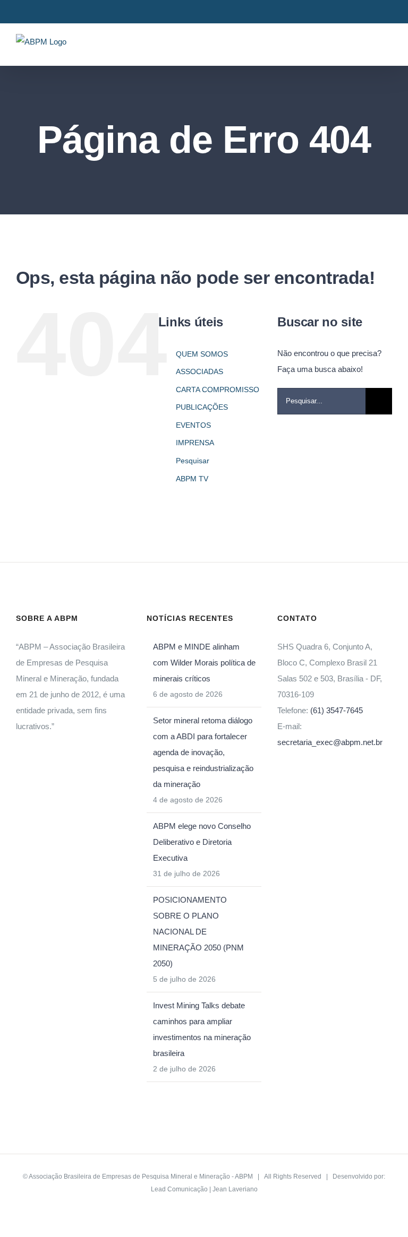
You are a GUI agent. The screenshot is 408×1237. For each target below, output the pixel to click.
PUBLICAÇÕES (202, 407)
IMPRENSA (195, 442)
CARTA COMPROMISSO (217, 389)
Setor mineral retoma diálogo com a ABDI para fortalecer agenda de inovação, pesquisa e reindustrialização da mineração (203, 752)
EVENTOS (193, 425)
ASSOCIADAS (199, 371)
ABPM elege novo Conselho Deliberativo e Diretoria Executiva (202, 841)
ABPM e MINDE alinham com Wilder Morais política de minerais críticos (204, 662)
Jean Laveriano (235, 1189)
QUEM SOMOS (202, 354)
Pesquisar (192, 460)
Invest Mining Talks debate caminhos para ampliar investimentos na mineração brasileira (202, 1029)
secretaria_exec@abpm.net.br (329, 742)
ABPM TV (192, 478)
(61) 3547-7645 (336, 710)
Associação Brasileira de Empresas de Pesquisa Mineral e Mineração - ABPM (141, 1176)
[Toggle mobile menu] (388, 49)
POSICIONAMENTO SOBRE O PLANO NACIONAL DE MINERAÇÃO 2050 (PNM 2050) (198, 931)
